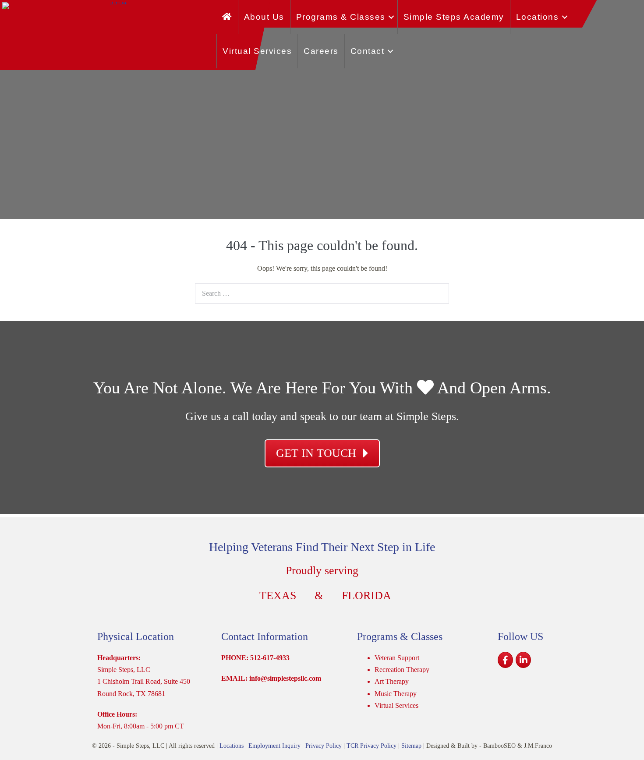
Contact (367, 51)
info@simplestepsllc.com (285, 678)
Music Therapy (396, 693)
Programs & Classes (341, 16)
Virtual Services (257, 51)
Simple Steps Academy (453, 16)
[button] (391, 17)
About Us (264, 16)
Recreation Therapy (402, 669)
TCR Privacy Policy (371, 745)
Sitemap (411, 745)
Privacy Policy (323, 745)
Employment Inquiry (274, 745)
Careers (321, 51)
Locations (537, 16)
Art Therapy (392, 681)
